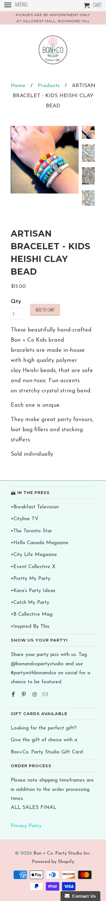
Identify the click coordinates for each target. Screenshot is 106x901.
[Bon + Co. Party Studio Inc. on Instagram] (35, 695)
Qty (16, 301)
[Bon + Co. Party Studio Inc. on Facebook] (14, 695)
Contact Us (83, 896)
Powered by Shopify (53, 861)
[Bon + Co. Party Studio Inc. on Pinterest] (24, 695)
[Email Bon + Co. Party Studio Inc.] (46, 695)
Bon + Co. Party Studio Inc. (61, 853)
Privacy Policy (26, 826)
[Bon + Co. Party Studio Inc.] (53, 52)
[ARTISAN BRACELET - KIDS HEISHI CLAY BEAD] (45, 159)
